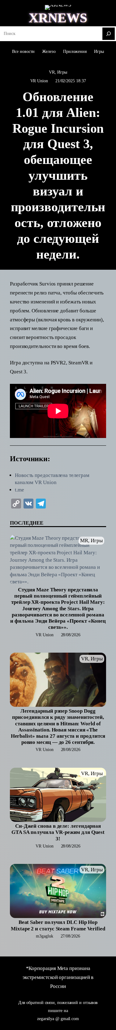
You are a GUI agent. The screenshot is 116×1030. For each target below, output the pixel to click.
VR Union (39, 80)
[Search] (108, 34)
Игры (62, 72)
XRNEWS (58, 18)
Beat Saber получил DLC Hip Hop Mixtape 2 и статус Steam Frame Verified (58, 925)
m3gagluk (44, 935)
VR (52, 72)
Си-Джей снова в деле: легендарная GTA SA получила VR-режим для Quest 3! (57, 832)
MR (84, 540)
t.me (19, 490)
